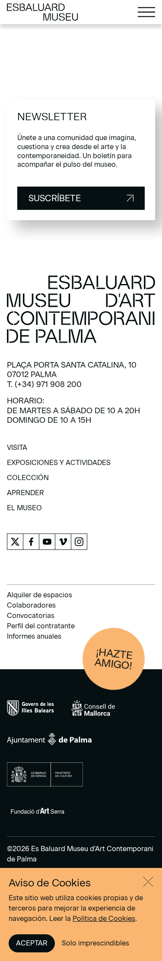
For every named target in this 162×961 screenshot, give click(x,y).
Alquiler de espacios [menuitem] (39, 595)
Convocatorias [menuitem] (30, 616)
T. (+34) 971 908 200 (44, 384)
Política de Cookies (104, 918)
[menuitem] (17, 450)
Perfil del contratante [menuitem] (41, 626)
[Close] (148, 882)
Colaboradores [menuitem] (31, 605)
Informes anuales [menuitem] (34, 636)
